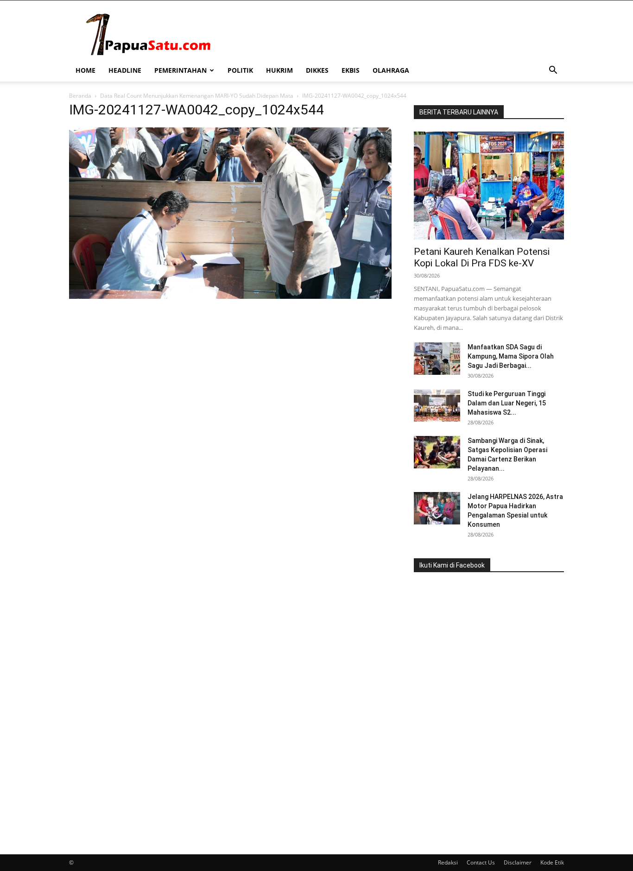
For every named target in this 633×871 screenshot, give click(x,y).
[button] (553, 71)
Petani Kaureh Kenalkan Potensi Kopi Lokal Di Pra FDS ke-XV (482, 257)
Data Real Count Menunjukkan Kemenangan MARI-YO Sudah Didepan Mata (196, 96)
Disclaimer (518, 862)
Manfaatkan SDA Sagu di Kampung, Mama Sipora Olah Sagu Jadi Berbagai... (511, 356)
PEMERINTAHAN (180, 70)
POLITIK (240, 70)
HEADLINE (124, 70)
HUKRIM (279, 70)
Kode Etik (552, 862)
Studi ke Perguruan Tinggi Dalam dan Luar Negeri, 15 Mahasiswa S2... (507, 403)
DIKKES (317, 70)
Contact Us (481, 862)
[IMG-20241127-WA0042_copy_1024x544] (230, 296)
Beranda (80, 96)
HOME (85, 70)
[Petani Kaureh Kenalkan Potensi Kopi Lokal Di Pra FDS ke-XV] (489, 185)
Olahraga (391, 70)
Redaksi (448, 862)
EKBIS (351, 70)
